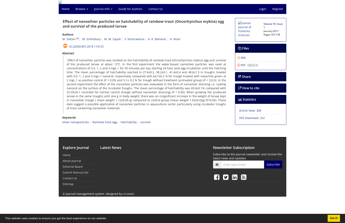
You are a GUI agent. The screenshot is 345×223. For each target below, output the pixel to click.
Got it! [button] (334, 218)
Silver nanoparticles (75, 122)
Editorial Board (73, 166)
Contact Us (155, 9)
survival (145, 122)
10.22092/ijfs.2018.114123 (86, 46)
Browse (80, 9)
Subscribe (273, 164)
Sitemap (68, 184)
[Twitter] (226, 177)
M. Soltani (69, 39)
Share (246, 76)
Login (262, 9)
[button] (108, 218)
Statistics (249, 99)
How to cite (250, 88)
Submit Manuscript (75, 172)
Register (277, 9)
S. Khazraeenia (134, 39)
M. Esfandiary (91, 39)
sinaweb (128, 194)
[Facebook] (217, 177)
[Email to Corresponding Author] (77, 38)
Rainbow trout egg (104, 122)
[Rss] (243, 177)
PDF (248, 65)
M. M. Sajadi (112, 39)
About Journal (72, 161)
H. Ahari (175, 39)
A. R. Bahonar (157, 39)
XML (243, 57)
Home (65, 9)
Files (245, 48)
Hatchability (129, 122)
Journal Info (102, 9)
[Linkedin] (235, 177)
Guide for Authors (130, 9)
